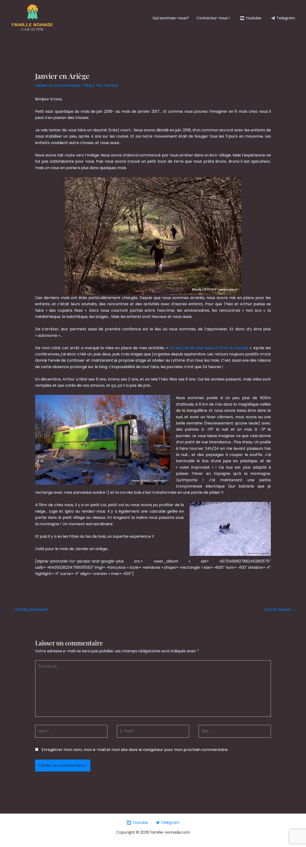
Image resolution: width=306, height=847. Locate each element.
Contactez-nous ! (213, 18)
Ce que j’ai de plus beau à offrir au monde (208, 348)
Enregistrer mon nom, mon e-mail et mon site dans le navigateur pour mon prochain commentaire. (135, 749)
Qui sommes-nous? (171, 18)
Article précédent (29, 609)
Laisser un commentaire (57, 85)
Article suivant (280, 609)
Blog (88, 85)
